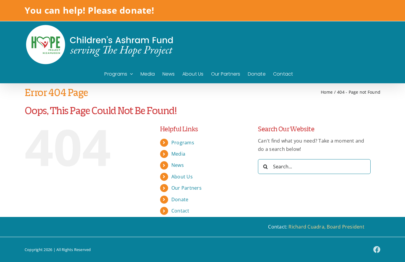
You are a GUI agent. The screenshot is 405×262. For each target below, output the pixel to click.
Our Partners (186, 188)
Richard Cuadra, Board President (326, 226)
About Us (182, 176)
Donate (179, 199)
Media (178, 154)
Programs (182, 142)
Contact (180, 210)
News (177, 165)
